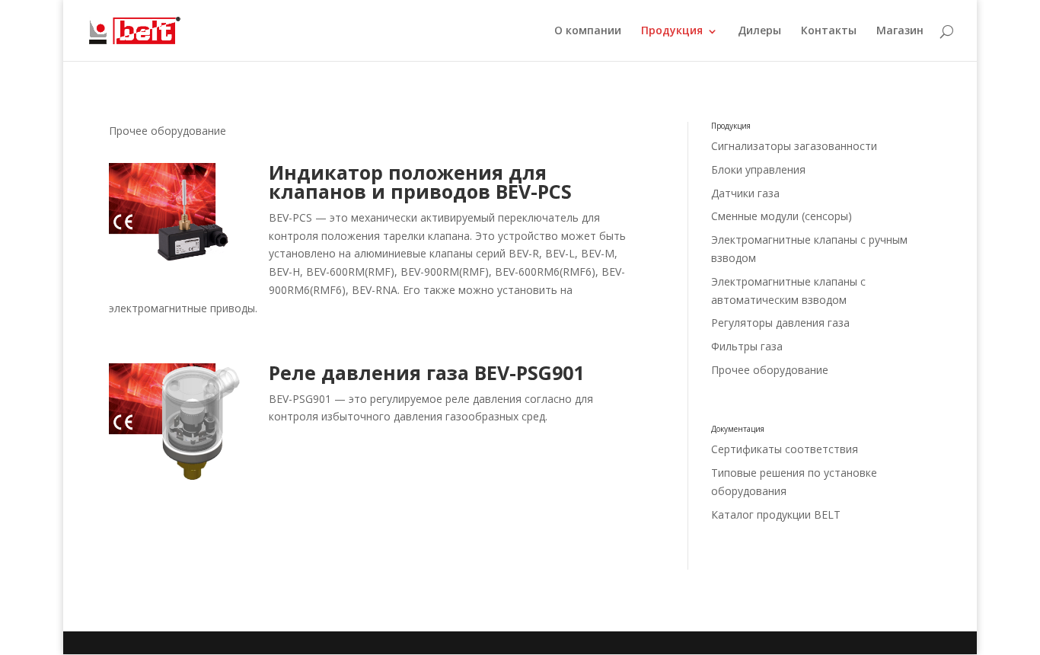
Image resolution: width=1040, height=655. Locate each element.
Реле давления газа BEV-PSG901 (426, 372)
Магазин (900, 31)
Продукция (672, 31)
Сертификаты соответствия (784, 449)
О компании (587, 31)
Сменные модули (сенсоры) (781, 216)
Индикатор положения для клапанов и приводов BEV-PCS (420, 181)
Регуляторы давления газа (780, 322)
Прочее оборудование (769, 370)
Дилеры (759, 31)
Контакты (829, 31)
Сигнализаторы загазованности (794, 146)
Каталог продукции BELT (776, 514)
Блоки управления (758, 169)
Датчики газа (745, 193)
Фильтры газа (747, 346)
